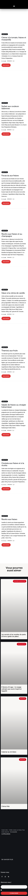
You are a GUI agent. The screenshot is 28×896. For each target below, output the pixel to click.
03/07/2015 (9, 129)
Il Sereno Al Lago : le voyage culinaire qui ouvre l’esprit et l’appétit (11, 689)
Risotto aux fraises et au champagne (11, 235)
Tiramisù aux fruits (9, 351)
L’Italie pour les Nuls (7, 843)
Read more (6, 65)
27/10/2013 (9, 430)
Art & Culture (5, 849)
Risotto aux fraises (9, 519)
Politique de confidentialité (8, 870)
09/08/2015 (9, 61)
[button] (14, 6)
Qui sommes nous (6, 863)
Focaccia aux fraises (10, 175)
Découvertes (4, 857)
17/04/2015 (9, 257)
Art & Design (4, 846)
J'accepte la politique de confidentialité (9, 890)
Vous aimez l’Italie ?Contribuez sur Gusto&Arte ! (9, 866)
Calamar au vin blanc (8, 752)
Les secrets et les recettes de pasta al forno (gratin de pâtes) (13, 635)
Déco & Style (5, 852)
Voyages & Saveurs (6, 837)
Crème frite (5, 806)
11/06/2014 (9, 371)
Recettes (4, 34)
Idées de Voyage (6, 841)
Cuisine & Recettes (6, 855)
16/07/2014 (9, 314)
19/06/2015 (9, 199)
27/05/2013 (9, 484)
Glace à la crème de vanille (13, 293)
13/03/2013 (9, 540)
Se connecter (13, 832)
